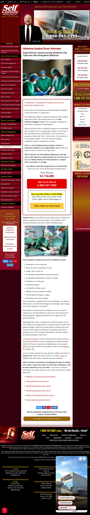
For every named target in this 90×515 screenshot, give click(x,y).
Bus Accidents (5, 97)
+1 (15, 261)
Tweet (5, 261)
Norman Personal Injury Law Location (46, 481)
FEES (69, 2)
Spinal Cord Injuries (7, 188)
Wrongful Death (6, 173)
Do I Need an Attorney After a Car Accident (10, 233)
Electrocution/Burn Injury (9, 196)
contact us (41, 457)
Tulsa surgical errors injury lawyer (37, 381)
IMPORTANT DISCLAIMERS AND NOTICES (64, 440)
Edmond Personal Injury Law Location (46, 466)
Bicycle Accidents (7, 89)
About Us (83, 435)
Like (11, 261)
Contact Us (78, 438)
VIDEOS (77, 2)
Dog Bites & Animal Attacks (10, 192)
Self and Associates (31, 339)
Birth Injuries (5, 139)
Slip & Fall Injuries (7, 200)
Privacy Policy (9, 43)
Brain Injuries (5, 184)
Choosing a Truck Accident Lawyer (10, 72)
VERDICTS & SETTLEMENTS (52, 2)
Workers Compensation (9, 124)
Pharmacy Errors (6, 154)
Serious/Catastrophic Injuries (10, 180)
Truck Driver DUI (10, 247)
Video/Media (57, 438)
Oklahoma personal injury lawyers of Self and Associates (47, 445)
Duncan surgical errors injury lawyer (38, 400)
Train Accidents (6, 113)
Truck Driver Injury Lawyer (10, 77)
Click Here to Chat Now (47, 206)
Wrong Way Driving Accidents (11, 105)
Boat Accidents (6, 117)
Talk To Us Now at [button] (46, 184)
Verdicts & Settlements (69, 435)
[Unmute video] (58, 458)
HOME (2, 2)
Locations (68, 438)
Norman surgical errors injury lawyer (38, 390)
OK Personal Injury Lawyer (10, 47)
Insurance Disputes (7, 207)
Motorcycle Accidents (8, 85)
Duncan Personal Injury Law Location (46, 492)
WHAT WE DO (25, 2)
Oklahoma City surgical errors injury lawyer (40, 376)
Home (44, 435)
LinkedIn (10, 265)
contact (62, 356)
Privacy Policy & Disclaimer (83, 228)
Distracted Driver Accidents (10, 101)
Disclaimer (3, 445)
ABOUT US (12, 2)
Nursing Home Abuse (8, 150)
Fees (47, 438)
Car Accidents (5, 59)
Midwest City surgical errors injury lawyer (40, 395)
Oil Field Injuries (6, 128)
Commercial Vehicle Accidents (11, 81)
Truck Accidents (6, 67)
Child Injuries (5, 143)
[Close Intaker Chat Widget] (84, 458)
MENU (36, 2)
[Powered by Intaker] (75, 511)
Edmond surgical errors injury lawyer (38, 386)
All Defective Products (8, 165)
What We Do (54, 435)
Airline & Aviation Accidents (10, 109)
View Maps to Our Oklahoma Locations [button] (47, 419)
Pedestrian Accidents (8, 93)
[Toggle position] (80, 458)
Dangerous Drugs (7, 158)
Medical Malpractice (7, 135)
